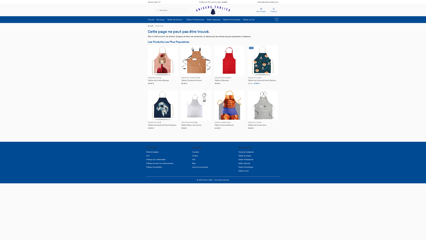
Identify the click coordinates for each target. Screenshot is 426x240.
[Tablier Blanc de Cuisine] (196, 105)
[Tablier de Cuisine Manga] (163, 61)
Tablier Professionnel (223, 78)
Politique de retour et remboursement (159, 163)
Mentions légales (152, 152)
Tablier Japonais (244, 163)
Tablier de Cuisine (244, 156)
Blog (193, 163)
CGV (148, 156)
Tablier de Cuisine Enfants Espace (162, 125)
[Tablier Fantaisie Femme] (196, 61)
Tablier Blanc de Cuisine (191, 125)
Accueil (150, 26)
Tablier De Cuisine (154, 78)
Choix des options (163, 88)
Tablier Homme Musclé (224, 125)
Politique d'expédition (154, 167)
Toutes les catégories (246, 152)
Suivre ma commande (200, 167)
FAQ (193, 159)
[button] (276, 19)
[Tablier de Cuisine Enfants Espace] (163, 105)
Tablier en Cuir (243, 171)
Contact (195, 156)
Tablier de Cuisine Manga (158, 80)
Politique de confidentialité (155, 159)
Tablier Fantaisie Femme (191, 80)
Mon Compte (261, 11)
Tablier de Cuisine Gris (257, 125)
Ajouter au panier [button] (263, 88)
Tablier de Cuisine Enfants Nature (262, 80)
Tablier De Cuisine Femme (190, 78)
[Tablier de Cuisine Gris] (263, 105)
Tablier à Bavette (222, 80)
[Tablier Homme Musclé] (230, 105)
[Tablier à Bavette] (230, 61)
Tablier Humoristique (223, 122)
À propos (274, 11)
